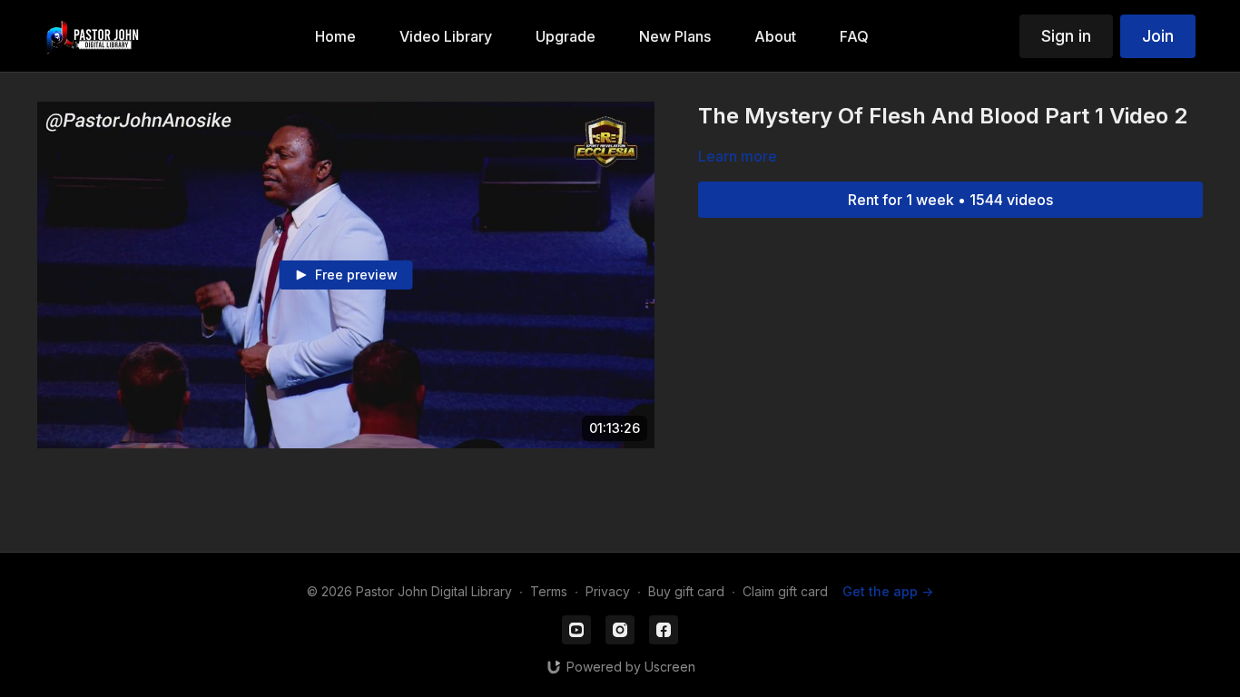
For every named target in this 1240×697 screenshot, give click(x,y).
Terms (548, 591)
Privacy (608, 591)
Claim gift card (785, 591)
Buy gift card (686, 591)
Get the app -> (887, 591)
